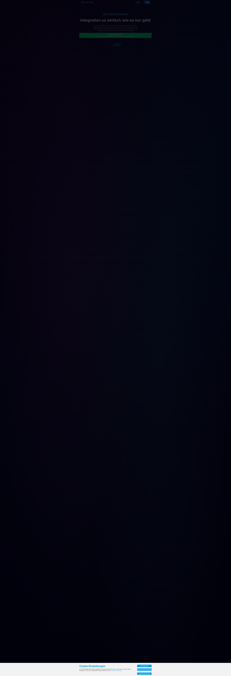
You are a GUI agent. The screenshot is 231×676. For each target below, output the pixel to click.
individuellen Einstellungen (116, 670)
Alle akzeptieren (144, 666)
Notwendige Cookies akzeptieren (144, 669)
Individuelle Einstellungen (144, 673)
